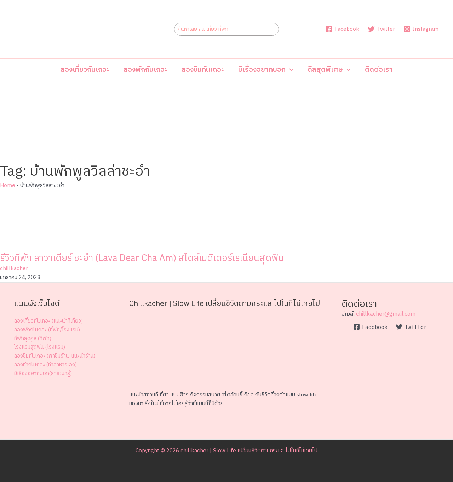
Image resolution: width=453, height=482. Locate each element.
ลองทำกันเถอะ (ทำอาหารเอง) (45, 364)
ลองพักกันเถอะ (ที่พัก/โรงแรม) (47, 329)
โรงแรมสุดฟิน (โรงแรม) (39, 347)
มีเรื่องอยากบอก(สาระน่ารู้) (43, 373)
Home (7, 185)
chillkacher (14, 268)
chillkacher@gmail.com (385, 314)
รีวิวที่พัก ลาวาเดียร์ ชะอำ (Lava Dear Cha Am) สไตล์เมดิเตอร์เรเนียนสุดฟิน (142, 258)
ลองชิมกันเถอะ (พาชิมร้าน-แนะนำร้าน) (55, 356)
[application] (289, 70)
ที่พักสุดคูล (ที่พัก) (32, 338)
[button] (265, 70)
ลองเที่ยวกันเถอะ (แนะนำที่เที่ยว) (48, 321)
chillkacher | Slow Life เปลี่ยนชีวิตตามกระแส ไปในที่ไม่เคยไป (248, 450)
